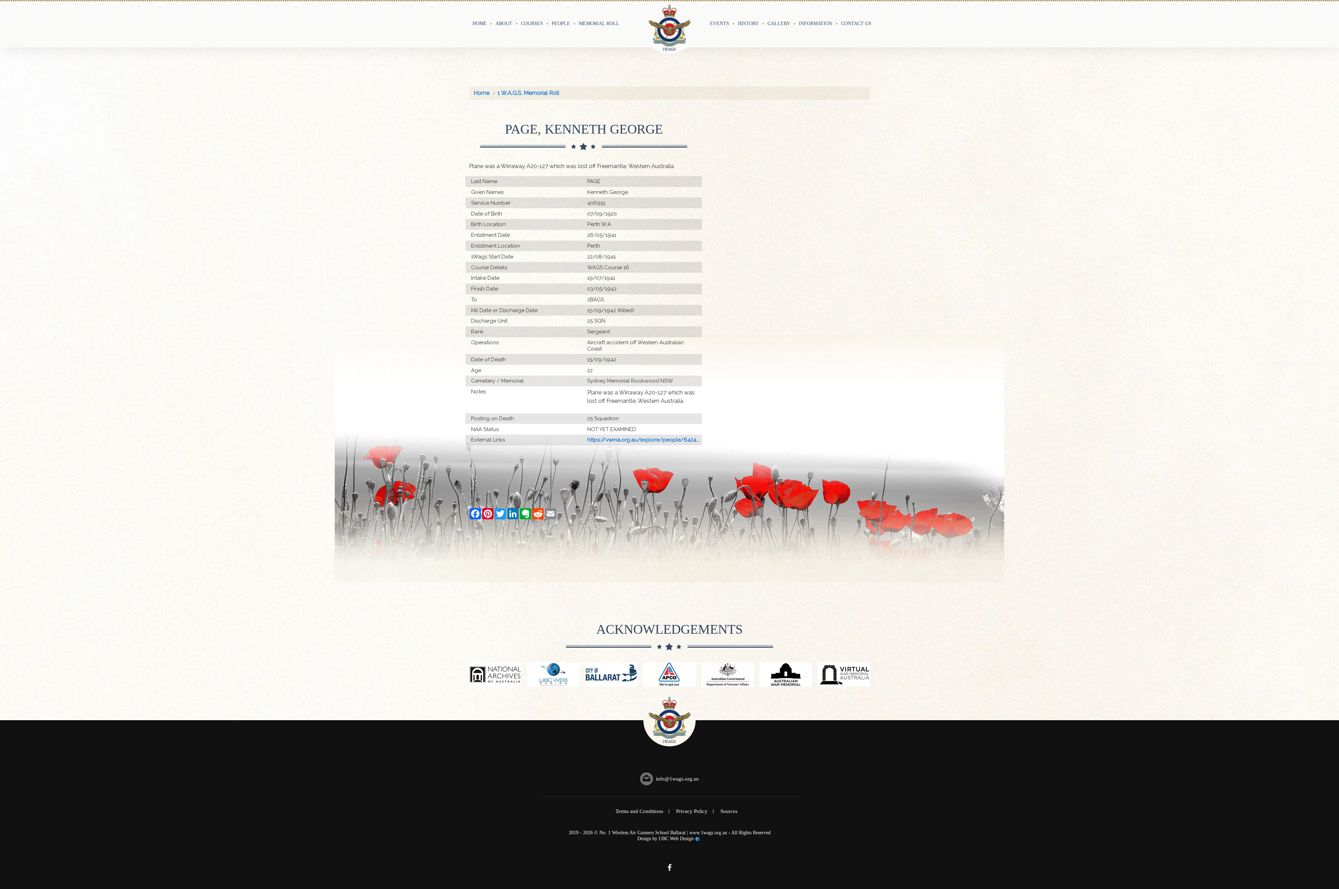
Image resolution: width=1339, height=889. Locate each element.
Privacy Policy (692, 811)
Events (719, 23)
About (503, 23)
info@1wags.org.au (677, 779)
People (561, 23)
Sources (728, 811)
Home (479, 23)
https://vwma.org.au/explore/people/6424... (643, 440)
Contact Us (856, 23)
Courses (532, 23)
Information (815, 23)
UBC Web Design (676, 838)
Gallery (778, 23)
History (748, 23)
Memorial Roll (599, 23)
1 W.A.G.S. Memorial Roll (528, 93)
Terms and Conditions (639, 811)
